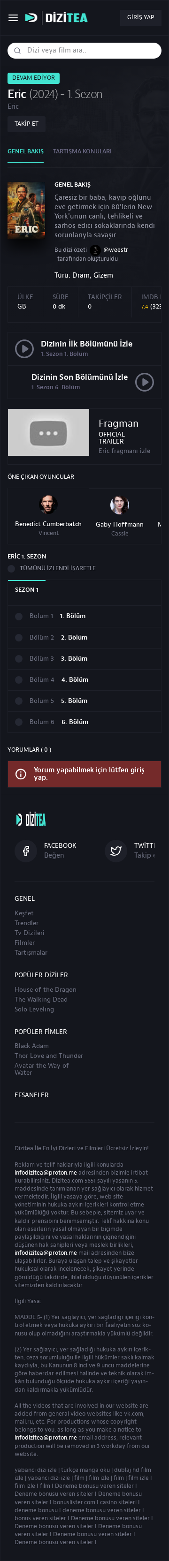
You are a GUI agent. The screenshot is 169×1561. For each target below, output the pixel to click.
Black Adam (32, 1046)
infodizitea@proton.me (46, 1172)
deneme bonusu (36, 1510)
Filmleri (95, 1148)
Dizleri (67, 1148)
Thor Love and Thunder (49, 1056)
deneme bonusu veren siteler (101, 1510)
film (79, 1478)
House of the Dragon (46, 990)
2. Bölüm (74, 637)
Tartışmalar (31, 953)
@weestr (115, 250)
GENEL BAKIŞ (26, 151)
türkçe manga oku (85, 1470)
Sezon (26, 590)
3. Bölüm (74, 659)
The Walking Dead (41, 999)
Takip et (26, 124)
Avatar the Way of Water (42, 1069)
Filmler (25, 943)
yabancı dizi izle (36, 1470)
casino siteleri (118, 1502)
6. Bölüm (74, 722)
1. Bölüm (72, 616)
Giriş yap (140, 17)
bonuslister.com (74, 1502)
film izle (99, 1478)
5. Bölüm (74, 701)
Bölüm (41, 616)
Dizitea (24, 1148)
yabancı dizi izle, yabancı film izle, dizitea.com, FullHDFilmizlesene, (59, 18)
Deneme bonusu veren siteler (94, 1486)
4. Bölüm (74, 680)
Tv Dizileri (30, 933)
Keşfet (24, 913)
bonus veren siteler (40, 1518)
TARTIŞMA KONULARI (82, 151)
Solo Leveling (34, 1009)
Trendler (26, 923)
